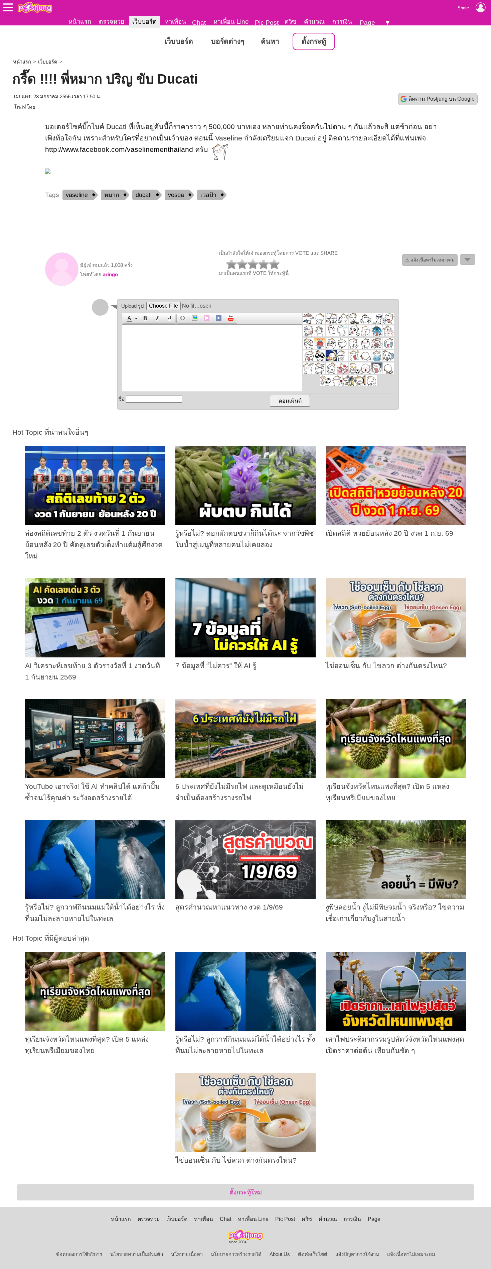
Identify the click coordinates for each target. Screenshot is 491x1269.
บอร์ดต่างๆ (227, 41)
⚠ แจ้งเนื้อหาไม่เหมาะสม (430, 259)
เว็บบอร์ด (144, 21)
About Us (280, 1254)
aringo (110, 274)
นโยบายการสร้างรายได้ (236, 1254)
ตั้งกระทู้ (314, 41)
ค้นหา (270, 41)
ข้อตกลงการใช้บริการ (79, 1254)
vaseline (77, 195)
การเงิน (342, 21)
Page (367, 22)
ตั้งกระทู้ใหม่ (245, 1192)
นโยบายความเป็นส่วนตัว (136, 1254)
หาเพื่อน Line (231, 21)
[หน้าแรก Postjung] (34, 7)
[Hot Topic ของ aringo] (61, 284)
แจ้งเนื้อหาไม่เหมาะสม (411, 1254)
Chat (199, 22)
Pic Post (267, 22)
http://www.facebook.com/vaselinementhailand (119, 149)
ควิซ (290, 21)
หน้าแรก (79, 21)
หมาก (111, 195)
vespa (176, 195)
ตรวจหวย (111, 21)
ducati (144, 195)
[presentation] (128, 318)
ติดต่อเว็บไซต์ (312, 1254)
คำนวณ (314, 21)
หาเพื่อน (175, 21)
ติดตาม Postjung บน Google (441, 99)
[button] (131, 319)
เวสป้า (208, 195)
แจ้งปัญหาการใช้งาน (357, 1254)
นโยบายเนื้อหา (187, 1254)
